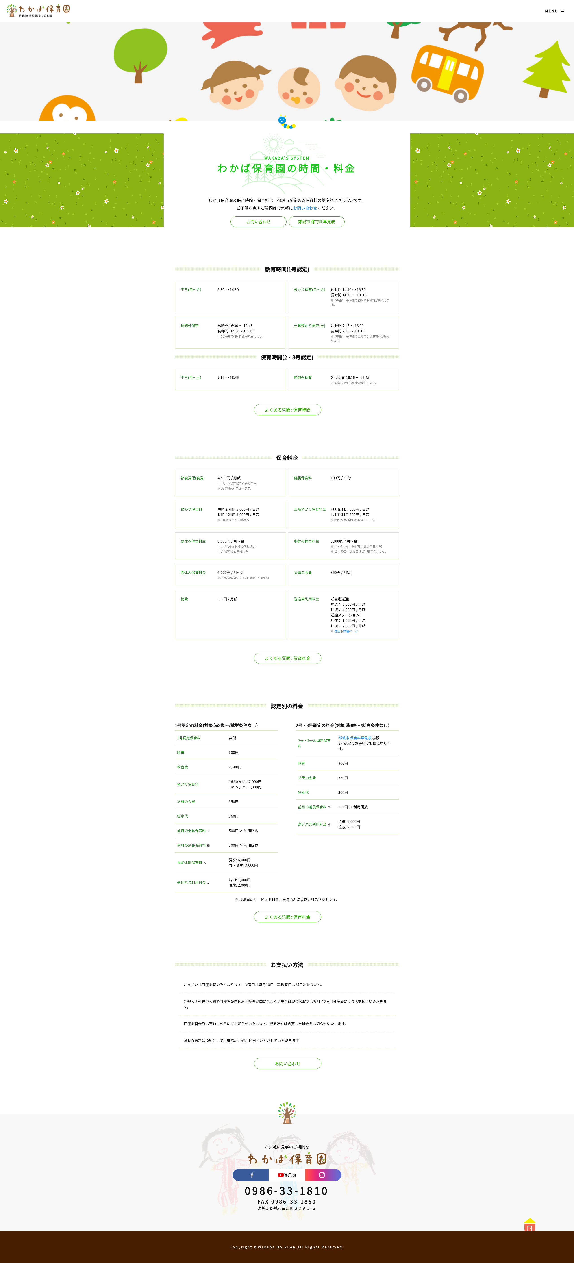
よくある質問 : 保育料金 (287, 658)
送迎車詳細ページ (346, 631)
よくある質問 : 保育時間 (287, 410)
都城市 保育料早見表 (316, 221)
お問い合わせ (305, 208)
